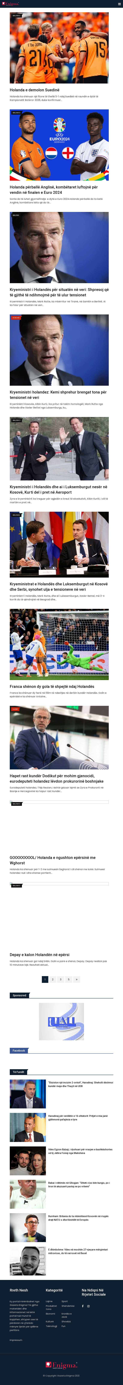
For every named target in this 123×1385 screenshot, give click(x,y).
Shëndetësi (68, 1305)
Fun (63, 1326)
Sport (65, 1301)
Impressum (16, 1340)
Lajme (49, 1301)
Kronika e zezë (67, 1315)
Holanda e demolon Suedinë (34, 90)
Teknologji (51, 1326)
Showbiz (66, 1321)
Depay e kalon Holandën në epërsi (39, 954)
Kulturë (50, 1321)
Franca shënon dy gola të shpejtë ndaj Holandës (52, 686)
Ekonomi (50, 1313)
